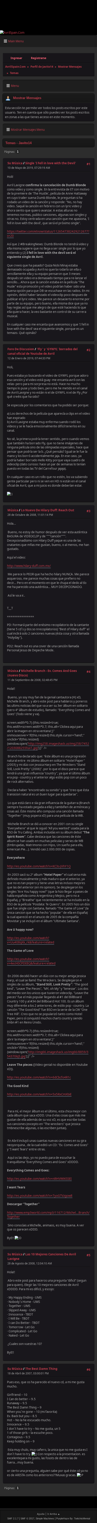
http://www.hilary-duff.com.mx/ (29, 566)
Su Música (15, 163)
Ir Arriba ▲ (53, 1514)
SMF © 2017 (27, 1518)
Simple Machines (45, 1518)
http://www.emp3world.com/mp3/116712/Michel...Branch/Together (48, 1215)
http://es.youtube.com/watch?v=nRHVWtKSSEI (39, 1179)
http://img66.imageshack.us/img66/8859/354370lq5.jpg (47, 1054)
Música (12, 510)
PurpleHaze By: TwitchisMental (73, 1518)
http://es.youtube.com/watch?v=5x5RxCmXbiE (39, 1094)
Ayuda (40, 1514)
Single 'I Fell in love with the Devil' (50, 163)
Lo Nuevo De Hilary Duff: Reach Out (47, 510)
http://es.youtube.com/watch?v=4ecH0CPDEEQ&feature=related (31, 961)
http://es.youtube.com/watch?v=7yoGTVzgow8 (39, 1196)
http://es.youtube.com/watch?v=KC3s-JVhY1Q (39, 866)
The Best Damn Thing (41, 1369)
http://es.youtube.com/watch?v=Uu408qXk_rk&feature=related (30, 940)
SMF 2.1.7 (12, 1518)
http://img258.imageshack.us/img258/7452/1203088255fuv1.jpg (48, 746)
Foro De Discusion (20, 349)
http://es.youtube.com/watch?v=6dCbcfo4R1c (39, 1077)
